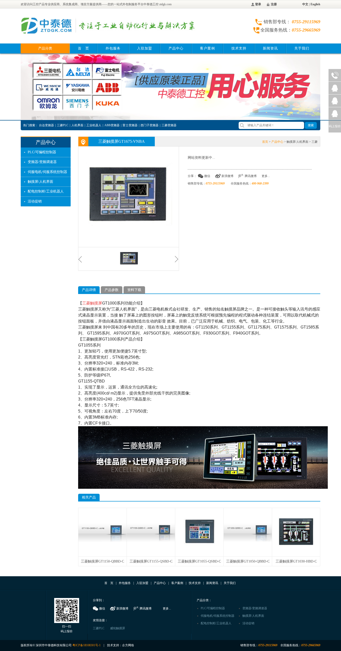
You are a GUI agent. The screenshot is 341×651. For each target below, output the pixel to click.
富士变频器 (130, 125)
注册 (274, 4)
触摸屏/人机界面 (40, 182)
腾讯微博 (251, 176)
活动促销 (35, 201)
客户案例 (207, 48)
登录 (258, 4)
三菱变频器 (169, 125)
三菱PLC (62, 125)
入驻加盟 (144, 48)
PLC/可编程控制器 (42, 152)
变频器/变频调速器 (42, 162)
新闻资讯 (270, 48)
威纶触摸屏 (117, 628)
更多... (266, 176)
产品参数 (112, 290)
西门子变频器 (150, 125)
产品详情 (89, 290)
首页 (265, 142)
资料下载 (134, 290)
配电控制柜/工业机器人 (46, 191)
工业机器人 (93, 125)
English (315, 4)
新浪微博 (227, 176)
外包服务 (113, 48)
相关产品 (89, 497)
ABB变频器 (112, 125)
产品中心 (176, 48)
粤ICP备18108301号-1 (86, 645)
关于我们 (301, 48)
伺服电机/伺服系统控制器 (47, 172)
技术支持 (238, 48)
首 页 (83, 48)
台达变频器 (46, 125)
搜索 (311, 125)
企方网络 (128, 645)
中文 (305, 4)
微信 (207, 176)
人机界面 (77, 125)
